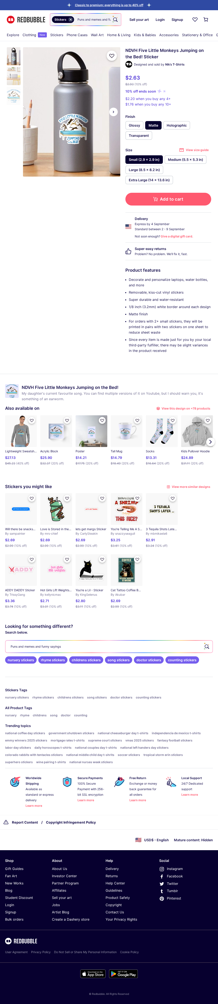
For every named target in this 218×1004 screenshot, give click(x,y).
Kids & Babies (145, 35)
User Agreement (16, 952)
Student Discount (19, 897)
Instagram (175, 869)
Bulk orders (14, 919)
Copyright (114, 905)
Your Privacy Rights (121, 919)
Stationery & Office (197, 35)
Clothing (34, 35)
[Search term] (115, 19)
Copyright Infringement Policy (71, 822)
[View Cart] (206, 19)
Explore (13, 35)
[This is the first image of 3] (30, 112)
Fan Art (11, 876)
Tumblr (172, 891)
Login (9, 905)
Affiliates (59, 890)
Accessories (169, 35)
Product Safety (118, 897)
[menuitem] (13, 35)
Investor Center (64, 876)
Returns (112, 876)
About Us (59, 869)
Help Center (115, 883)
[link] (21, 660)
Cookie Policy (129, 952)
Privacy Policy (41, 952)
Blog (8, 890)
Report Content (25, 822)
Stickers (56, 35)
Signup (10, 912)
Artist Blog (60, 912)
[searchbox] (109, 647)
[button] (109, 5)
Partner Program (65, 883)
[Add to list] (112, 56)
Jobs (56, 905)
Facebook (175, 876)
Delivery (112, 869)
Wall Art (97, 35)
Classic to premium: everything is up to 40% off (109, 5)
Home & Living (119, 35)
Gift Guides (14, 869)
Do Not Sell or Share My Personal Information (85, 952)
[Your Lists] (195, 19)
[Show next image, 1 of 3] (113, 112)
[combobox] (85, 20)
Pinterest (174, 898)
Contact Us (115, 912)
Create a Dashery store (70, 919)
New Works (14, 883)
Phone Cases (77, 35)
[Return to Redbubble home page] (26, 20)
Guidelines (114, 890)
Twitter (172, 883)
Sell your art (62, 897)
